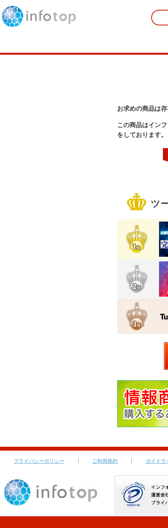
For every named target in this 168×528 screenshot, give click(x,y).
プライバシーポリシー (39, 461)
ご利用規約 (105, 461)
